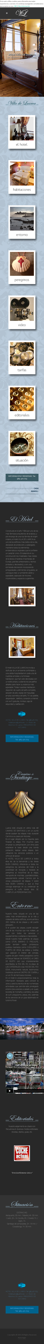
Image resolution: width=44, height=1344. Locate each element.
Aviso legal (22, 1338)
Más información (24, 6)
